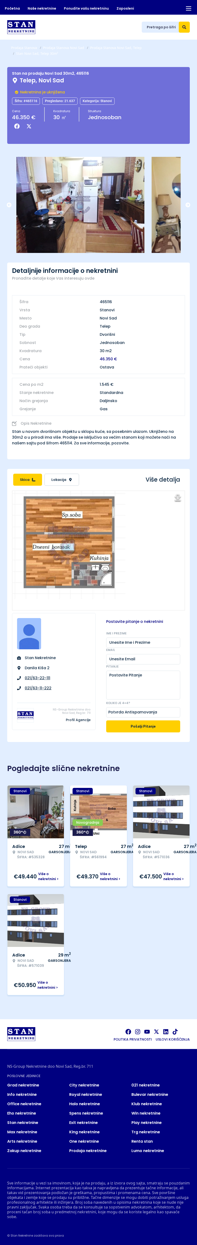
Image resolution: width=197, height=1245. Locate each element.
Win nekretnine (145, 1113)
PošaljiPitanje (143, 726)
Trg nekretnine (145, 1132)
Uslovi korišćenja (173, 1039)
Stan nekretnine (22, 1122)
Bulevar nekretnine (149, 1094)
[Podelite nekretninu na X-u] (30, 126)
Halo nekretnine (84, 1104)
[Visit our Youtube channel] (147, 1032)
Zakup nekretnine (24, 1150)
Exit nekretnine (83, 1122)
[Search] (184, 27)
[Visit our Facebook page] (128, 1032)
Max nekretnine (22, 1132)
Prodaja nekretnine (88, 1150)
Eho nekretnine (21, 1113)
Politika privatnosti (133, 1039)
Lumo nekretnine (147, 1150)
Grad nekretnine (23, 1085)
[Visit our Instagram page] (138, 1032)
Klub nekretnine (146, 1104)
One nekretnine (84, 1141)
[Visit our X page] (156, 1032)
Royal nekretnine (85, 1094)
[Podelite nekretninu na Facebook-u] (18, 126)
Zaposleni (125, 8)
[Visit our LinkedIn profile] (166, 1032)
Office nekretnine (24, 1104)
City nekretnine (84, 1085)
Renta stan (142, 1141)
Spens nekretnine (86, 1113)
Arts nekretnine (22, 1141)
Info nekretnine (22, 1094)
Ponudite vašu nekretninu (86, 8)
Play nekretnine (146, 1122)
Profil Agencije (78, 720)
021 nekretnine (145, 1085)
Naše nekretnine (42, 8)
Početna (12, 8)
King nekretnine (84, 1132)
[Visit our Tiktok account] (175, 1032)
